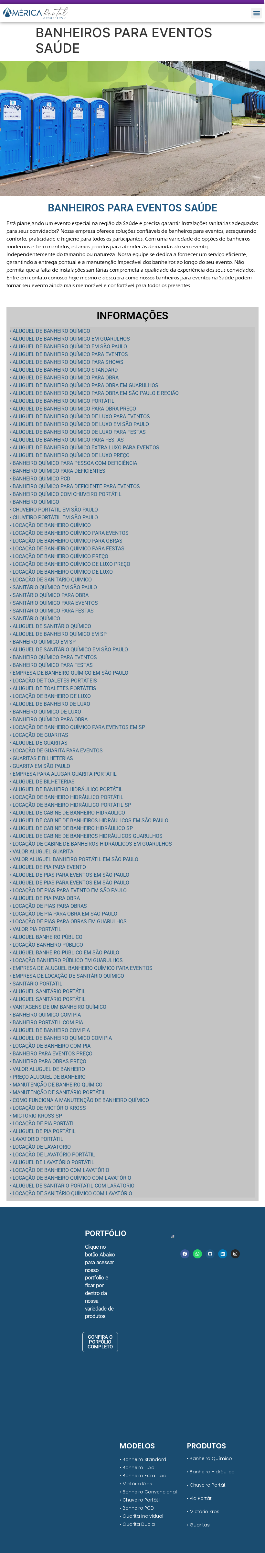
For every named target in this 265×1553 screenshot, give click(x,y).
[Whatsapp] (197, 1253)
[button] (256, 13)
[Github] (210, 1253)
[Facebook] (184, 1253)
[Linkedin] (222, 1253)
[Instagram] (235, 1253)
